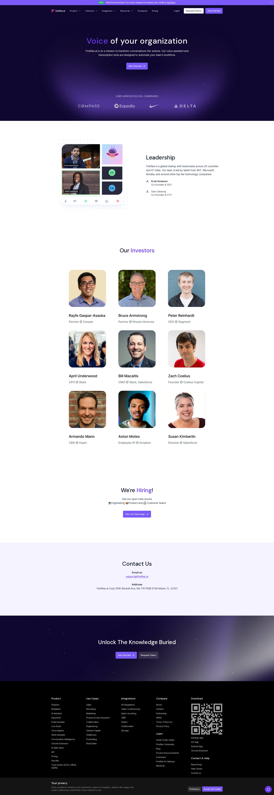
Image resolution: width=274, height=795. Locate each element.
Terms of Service (164, 722)
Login (177, 10)
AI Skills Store (57, 748)
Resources (125, 11)
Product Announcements (167, 753)
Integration (107, 11)
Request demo (194, 10)
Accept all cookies (212, 789)
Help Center (196, 768)
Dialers (124, 722)
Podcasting (91, 739)
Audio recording (128, 713)
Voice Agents (57, 730)
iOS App (195, 742)
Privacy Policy (162, 726)
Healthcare (91, 735)
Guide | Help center (165, 740)
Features (55, 705)
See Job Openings (135, 514)
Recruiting (91, 709)
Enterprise (142, 11)
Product (73, 11)
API (52, 752)
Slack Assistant (58, 735)
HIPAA (159, 717)
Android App (197, 746)
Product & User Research (98, 717)
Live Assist (56, 726)
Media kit (160, 766)
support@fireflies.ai (137, 576)
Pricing (155, 11)
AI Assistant (56, 713)
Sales (88, 705)
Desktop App (197, 738)
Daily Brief (56, 717)
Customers (161, 757)
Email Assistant (58, 722)
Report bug (196, 764)
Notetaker (56, 709)
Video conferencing (130, 709)
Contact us (196, 773)
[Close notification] (270, 2)
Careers (160, 709)
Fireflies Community (165, 744)
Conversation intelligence (63, 739)
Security (55, 760)
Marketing (91, 713)
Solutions (89, 11)
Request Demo (148, 655)
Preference (194, 789)
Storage (125, 730)
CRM (123, 717)
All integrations (128, 705)
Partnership (161, 713)
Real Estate (91, 743)
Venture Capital (93, 730)
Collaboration (92, 722)
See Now (171, 2)
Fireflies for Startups (165, 761)
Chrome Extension (59, 743)
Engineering (91, 726)
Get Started (214, 10)
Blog (158, 748)
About (159, 705)
